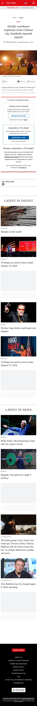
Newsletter (32, 81)
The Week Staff (11, 42)
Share (6, 81)
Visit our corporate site (28, 699)
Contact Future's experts (18, 660)
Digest (21, 17)
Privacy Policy (18, 667)
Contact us (23, 167)
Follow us (22, 81)
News (18, 22)
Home (14, 17)
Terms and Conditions (18, 664)
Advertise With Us (18, 673)
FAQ (18, 676)
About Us (18, 657)
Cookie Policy (18, 670)
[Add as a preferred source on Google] (18, 690)
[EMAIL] (3, 184)
